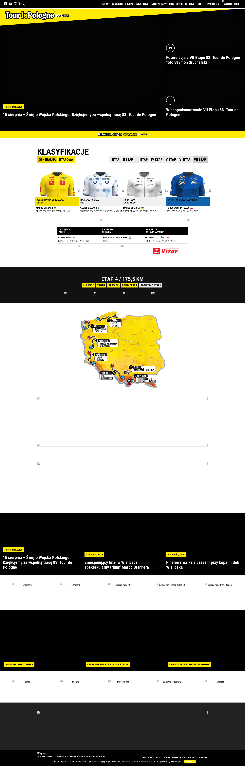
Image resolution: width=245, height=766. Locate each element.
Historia (176, 4)
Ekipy (129, 4)
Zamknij (189, 761)
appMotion (100, 757)
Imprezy (213, 4)
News (106, 4)
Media (189, 4)
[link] (5, 4)
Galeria (142, 4)
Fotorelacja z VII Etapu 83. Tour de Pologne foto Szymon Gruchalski (203, 60)
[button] (2, 286)
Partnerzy (158, 4)
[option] (122, 284)
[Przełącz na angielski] (231, 4)
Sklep (201, 4)
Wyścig (117, 4)
